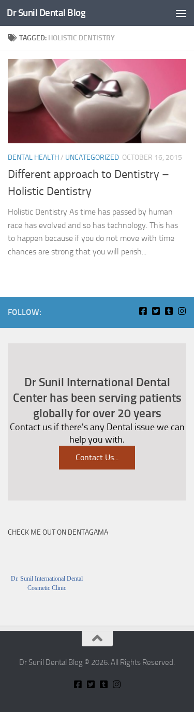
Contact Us (97, 457)
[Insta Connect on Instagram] (181, 311)
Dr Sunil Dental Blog (46, 13)
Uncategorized (92, 157)
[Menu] (181, 13)
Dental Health (33, 157)
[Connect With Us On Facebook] (143, 311)
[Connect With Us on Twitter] (156, 311)
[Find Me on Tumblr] (169, 311)
